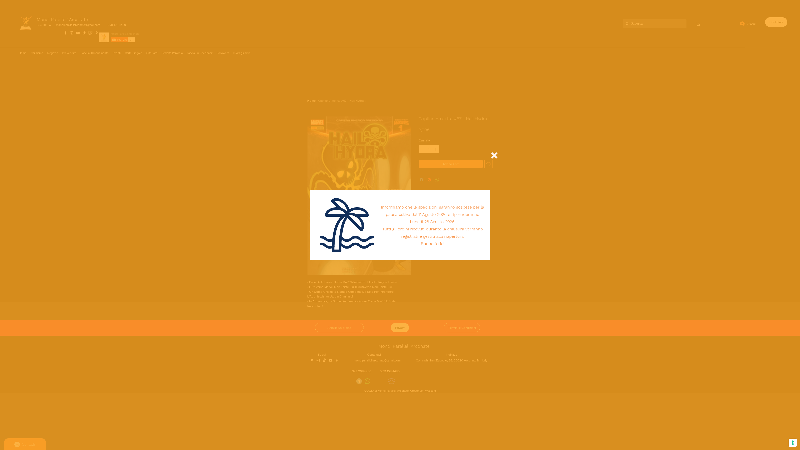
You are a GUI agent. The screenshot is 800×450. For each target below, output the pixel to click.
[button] (494, 155)
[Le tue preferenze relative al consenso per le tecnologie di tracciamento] (793, 443)
